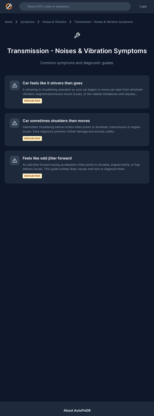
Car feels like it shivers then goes (52, 83)
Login (143, 6)
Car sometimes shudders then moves (56, 120)
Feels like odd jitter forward (47, 158)
